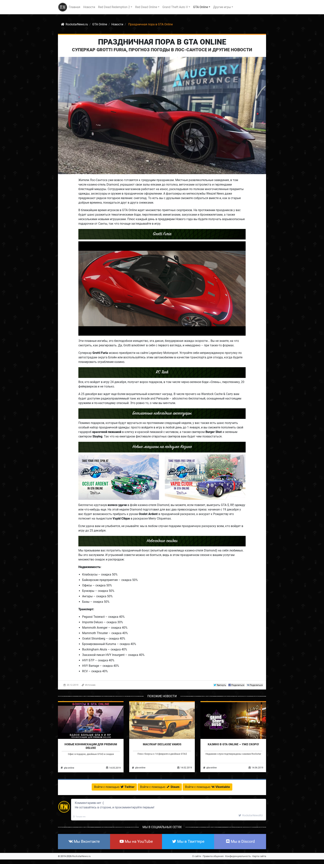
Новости (89, 7)
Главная (74, 7)
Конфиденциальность (238, 856)
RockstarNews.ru (81, 856)
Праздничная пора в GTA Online (162, 42)
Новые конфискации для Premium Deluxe (90, 746)
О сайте (196, 856)
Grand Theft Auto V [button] (175, 7)
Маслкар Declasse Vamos (162, 744)
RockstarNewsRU (252, 815)
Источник (90, 685)
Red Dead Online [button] (146, 7)
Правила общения (213, 856)
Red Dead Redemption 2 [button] (114, 7)
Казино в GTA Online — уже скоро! (233, 744)
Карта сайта (259, 856)
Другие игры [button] (222, 7)
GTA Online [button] (200, 7)
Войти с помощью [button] (114, 787)
